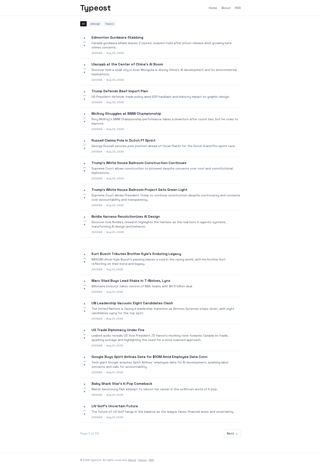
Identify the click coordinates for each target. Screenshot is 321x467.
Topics (109, 24)
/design (95, 24)
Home (213, 8)
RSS (238, 8)
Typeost (95, 7)
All (83, 24)
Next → (232, 433)
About (226, 8)
